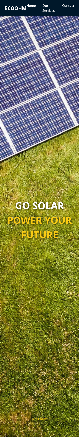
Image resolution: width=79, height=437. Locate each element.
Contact (68, 5)
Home (31, 5)
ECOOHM (16, 8)
